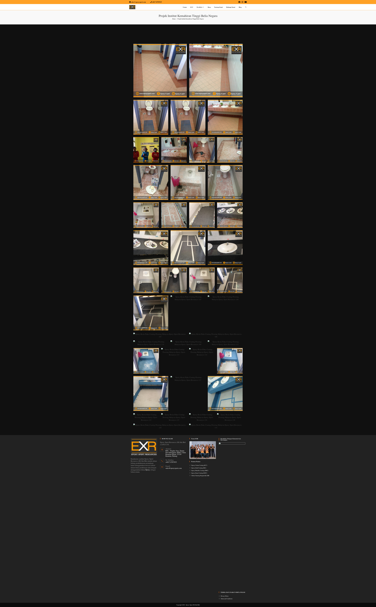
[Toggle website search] (245, 7)
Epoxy (148, 470)
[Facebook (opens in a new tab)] (239, 2)
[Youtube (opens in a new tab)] (245, 2)
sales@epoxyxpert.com (173, 468)
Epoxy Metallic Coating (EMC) (199, 470)
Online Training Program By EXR (200, 475)
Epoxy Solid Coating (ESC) (198, 468)
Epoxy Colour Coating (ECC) (199, 465)
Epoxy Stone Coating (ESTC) (199, 473)
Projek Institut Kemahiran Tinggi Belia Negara (191, 19)
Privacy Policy (225, 596)
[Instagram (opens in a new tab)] (242, 2)
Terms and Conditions (226, 599)
